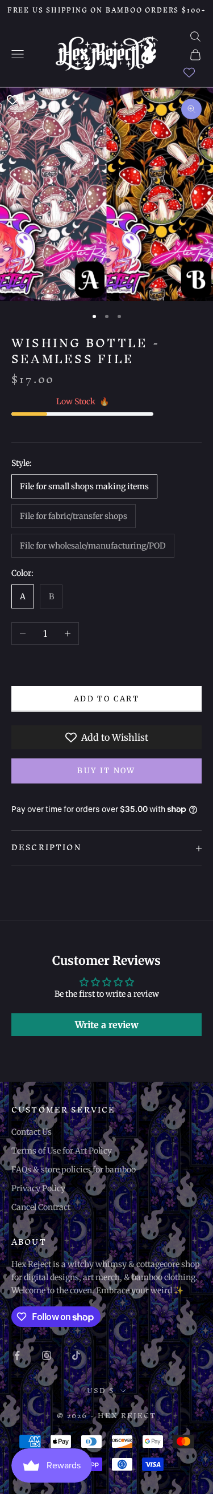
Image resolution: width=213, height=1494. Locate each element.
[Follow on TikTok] (76, 1355)
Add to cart (106, 699)
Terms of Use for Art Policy (61, 1151)
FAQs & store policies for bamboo (73, 1169)
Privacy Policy (38, 1188)
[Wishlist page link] (189, 72)
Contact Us (31, 1132)
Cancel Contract (40, 1207)
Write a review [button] (107, 1024)
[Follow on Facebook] (17, 1355)
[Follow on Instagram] (46, 1355)
